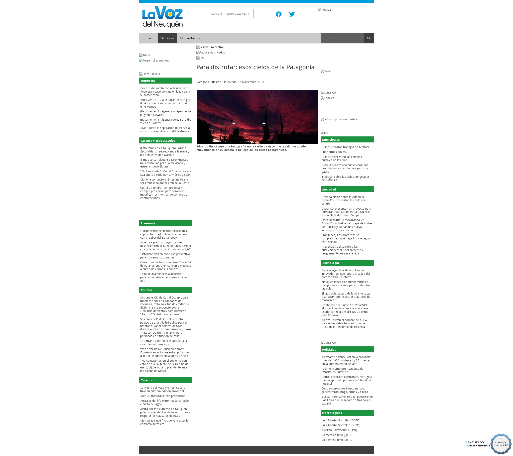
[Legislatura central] (256, 47)
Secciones (167, 38)
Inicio (151, 38)
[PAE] (256, 58)
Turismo (215, 82)
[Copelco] (347, 98)
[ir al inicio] (162, 17)
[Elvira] (347, 71)
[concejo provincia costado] (347, 119)
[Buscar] (369, 38)
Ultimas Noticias (191, 38)
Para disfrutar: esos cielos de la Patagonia (255, 67)
